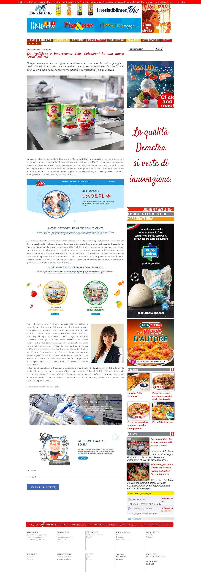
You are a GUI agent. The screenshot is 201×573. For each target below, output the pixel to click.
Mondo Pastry (96, 40)
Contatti (34, 43)
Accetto (181, 2)
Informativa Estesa (164, 2)
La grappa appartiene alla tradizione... (143, 513)
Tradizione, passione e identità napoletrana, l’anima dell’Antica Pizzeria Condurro (162, 469)
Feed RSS (150, 564)
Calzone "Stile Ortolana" (135, 394)
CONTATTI (151, 554)
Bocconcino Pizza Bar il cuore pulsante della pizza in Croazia (162, 442)
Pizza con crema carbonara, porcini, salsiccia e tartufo (162, 396)
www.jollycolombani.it (58, 162)
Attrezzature (151, 40)
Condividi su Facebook (43, 487)
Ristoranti (78, 40)
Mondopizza (61, 40)
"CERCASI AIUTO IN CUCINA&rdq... (145, 504)
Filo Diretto (121, 556)
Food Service (116, 40)
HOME (30, 50)
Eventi (166, 40)
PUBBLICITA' (152, 561)
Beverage (133, 40)
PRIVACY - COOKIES (155, 556)
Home (32, 40)
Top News (120, 554)
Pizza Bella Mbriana (162, 422)
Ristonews (44, 40)
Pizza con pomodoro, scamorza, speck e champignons (138, 425)
